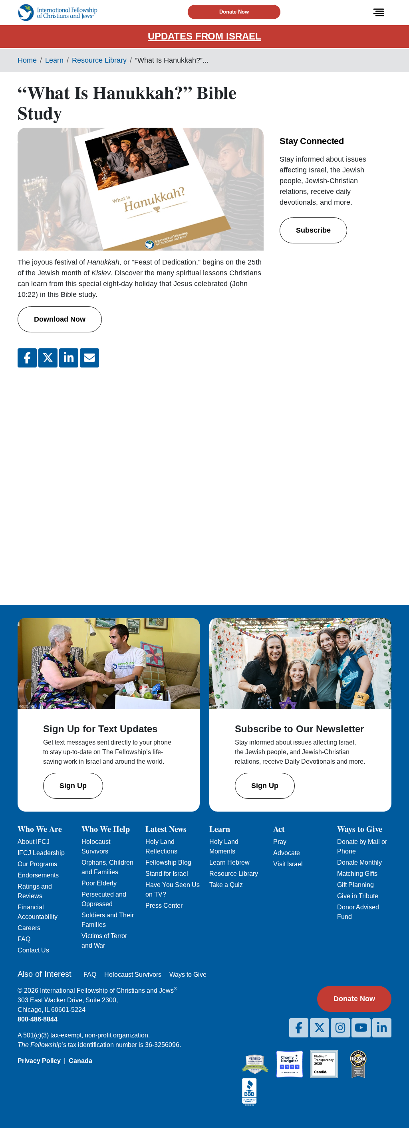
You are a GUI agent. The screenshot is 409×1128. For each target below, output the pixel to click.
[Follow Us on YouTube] (361, 1027)
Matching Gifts (357, 873)
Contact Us (33, 950)
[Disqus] (141, 480)
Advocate (286, 852)
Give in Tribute (357, 896)
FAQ (24, 939)
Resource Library (99, 60)
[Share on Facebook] (27, 357)
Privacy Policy (39, 1060)
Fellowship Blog (168, 862)
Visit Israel (288, 864)
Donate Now (234, 12)
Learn (54, 60)
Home (27, 60)
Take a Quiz (226, 884)
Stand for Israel (166, 873)
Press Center (164, 905)
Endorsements (38, 875)
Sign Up (73, 786)
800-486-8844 (38, 1019)
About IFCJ (34, 841)
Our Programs (37, 864)
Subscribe (313, 230)
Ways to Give (187, 974)
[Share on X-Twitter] (48, 357)
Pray (279, 841)
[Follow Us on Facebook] (298, 1027)
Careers (29, 928)
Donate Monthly (359, 862)
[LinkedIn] (381, 1027)
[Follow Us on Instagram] (340, 1027)
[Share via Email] (89, 357)
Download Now (59, 319)
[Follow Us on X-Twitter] (319, 1027)
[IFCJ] (57, 13)
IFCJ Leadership (41, 852)
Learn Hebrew (229, 862)
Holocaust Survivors (132, 974)
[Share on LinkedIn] (68, 357)
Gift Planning (355, 884)
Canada (80, 1060)
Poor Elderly (99, 883)
